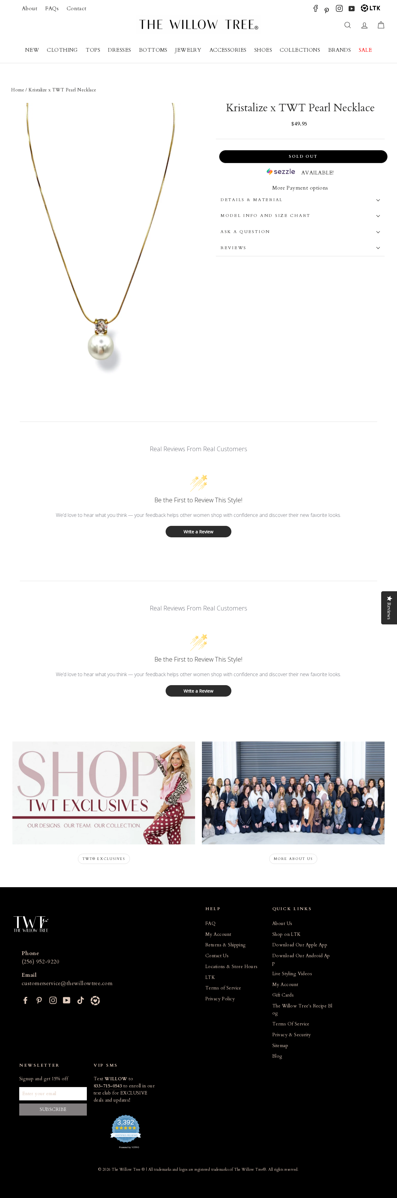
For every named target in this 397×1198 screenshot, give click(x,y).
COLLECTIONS (300, 50)
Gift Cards (283, 995)
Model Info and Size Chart (265, 215)
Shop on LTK (286, 934)
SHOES (263, 50)
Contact (77, 8)
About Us (282, 924)
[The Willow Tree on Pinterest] (326, 10)
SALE (365, 50)
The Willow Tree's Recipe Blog (302, 1009)
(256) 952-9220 (40, 961)
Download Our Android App (301, 959)
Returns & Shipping (225, 945)
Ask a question (245, 232)
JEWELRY (188, 50)
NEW (32, 50)
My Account (218, 934)
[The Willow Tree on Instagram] (339, 10)
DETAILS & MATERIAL (252, 200)
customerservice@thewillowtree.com (67, 983)
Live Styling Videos (292, 974)
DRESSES (119, 50)
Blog (277, 1056)
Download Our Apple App (299, 945)
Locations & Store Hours (231, 967)
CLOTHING (62, 50)
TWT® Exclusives (104, 859)
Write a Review (198, 532)
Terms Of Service (291, 1024)
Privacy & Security (291, 1035)
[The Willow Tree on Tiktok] (80, 1000)
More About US (293, 859)
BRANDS (339, 50)
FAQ (210, 924)
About (29, 8)
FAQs (52, 8)
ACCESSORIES (228, 50)
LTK (210, 977)
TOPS (93, 50)
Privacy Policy (220, 999)
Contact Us (217, 956)
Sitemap (280, 1046)
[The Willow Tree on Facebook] (316, 10)
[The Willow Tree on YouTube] (352, 10)
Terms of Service (223, 988)
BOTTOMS (153, 50)
